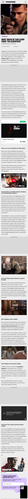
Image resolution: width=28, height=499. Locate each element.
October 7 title (5, 58)
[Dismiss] (26, 487)
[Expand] (22, 487)
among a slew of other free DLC (9, 326)
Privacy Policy (13, 487)
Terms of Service (6, 487)
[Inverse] (11, 2)
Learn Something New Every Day (9, 476)
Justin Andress (6, 46)
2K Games (4, 472)
